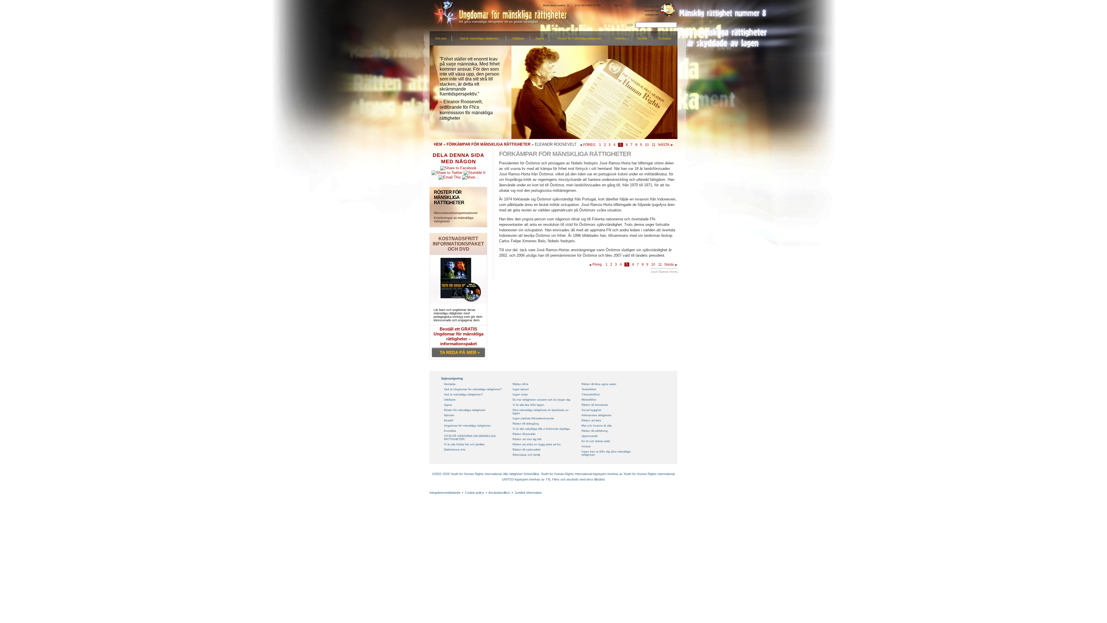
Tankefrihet (588, 389)
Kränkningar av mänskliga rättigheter (453, 219)
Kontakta (664, 38)
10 (647, 145)
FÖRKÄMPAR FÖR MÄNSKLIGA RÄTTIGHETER (488, 144)
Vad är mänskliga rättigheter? (463, 394)
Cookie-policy (474, 492)
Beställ (642, 38)
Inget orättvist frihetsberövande (533, 418)
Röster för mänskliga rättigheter (580, 38)
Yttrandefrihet (590, 394)
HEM (438, 144)
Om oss (441, 38)
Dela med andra (554, 5)
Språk (618, 5)
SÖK (630, 25)
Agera (540, 38)
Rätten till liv (520, 384)
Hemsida (449, 384)
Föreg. (597, 264)
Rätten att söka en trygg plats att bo (537, 444)
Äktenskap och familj (526, 454)
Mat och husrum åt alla (596, 425)
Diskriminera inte (455, 449)
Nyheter (620, 38)
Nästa (669, 264)
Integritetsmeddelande (445, 492)
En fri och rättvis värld (595, 441)
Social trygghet (591, 410)
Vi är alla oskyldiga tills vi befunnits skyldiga (541, 428)
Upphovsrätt (589, 436)
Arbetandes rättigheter (596, 415)
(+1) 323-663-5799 (587, 5)
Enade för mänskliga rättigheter (652, 10)
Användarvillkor (499, 492)
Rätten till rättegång (526, 423)
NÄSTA (663, 145)
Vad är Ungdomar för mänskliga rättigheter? (473, 389)
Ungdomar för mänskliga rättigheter (467, 425)
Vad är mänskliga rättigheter (479, 38)
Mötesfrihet (588, 399)
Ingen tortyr (520, 394)
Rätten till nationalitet (527, 449)
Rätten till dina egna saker (598, 384)
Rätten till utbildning (594, 430)
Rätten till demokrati (594, 404)
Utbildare (518, 38)
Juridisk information (528, 492)
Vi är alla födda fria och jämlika (464, 444)
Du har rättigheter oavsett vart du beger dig (541, 399)
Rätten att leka (591, 420)
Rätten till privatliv (524, 434)
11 (654, 145)
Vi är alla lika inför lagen (528, 404)
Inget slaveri (521, 389)
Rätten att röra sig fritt (527, 439)
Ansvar (586, 446)
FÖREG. (589, 145)
